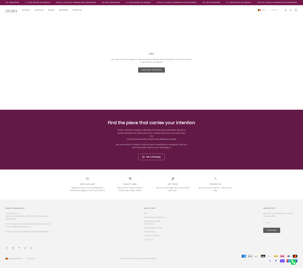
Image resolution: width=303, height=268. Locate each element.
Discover (77, 10)
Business (63, 10)
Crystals (39, 10)
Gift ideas (173, 184)
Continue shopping (152, 70)
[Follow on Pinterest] (19, 248)
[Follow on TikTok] (25, 248)
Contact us (215, 184)
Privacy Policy (149, 232)
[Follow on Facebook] (7, 248)
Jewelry (26, 10)
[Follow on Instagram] (13, 248)
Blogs (51, 10)
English (275, 10)
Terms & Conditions (152, 235)
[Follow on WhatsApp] (31, 248)
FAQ (145, 213)
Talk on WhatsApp (153, 157)
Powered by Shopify (148, 258)
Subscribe (272, 230)
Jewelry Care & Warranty (154, 217)
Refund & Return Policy (153, 228)
